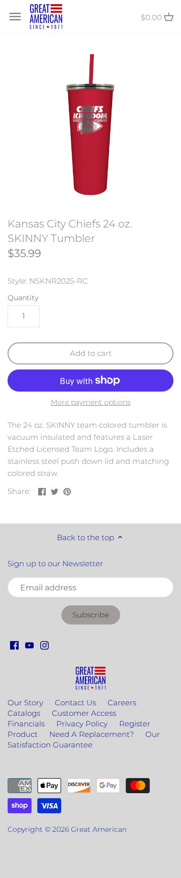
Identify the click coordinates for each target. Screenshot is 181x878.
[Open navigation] (15, 16)
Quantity (23, 298)
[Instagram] (44, 644)
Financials (26, 723)
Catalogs (24, 713)
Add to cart (91, 353)
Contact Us (75, 702)
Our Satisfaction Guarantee (84, 739)
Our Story (25, 702)
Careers (122, 702)
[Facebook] (14, 644)
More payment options (91, 402)
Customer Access (84, 713)
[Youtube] (29, 644)
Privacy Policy (82, 723)
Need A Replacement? (91, 734)
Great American (99, 829)
